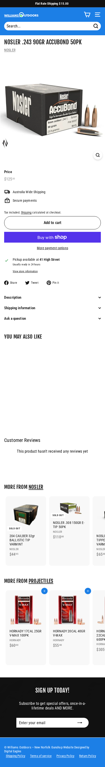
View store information (25, 271)
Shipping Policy (15, 756)
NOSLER (9, 50)
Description (12, 297)
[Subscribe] (80, 723)
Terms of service (41, 756)
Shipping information (19, 308)
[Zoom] (97, 155)
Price (8, 172)
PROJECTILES (41, 581)
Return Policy (87, 756)
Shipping (26, 212)
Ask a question (15, 318)
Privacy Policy (65, 756)
